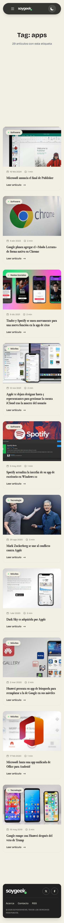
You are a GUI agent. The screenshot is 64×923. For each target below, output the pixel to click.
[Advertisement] (32, 86)
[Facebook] (54, 891)
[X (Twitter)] (46, 891)
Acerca (10, 903)
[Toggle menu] (13, 9)
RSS (34, 903)
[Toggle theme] (52, 9)
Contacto (23, 903)
